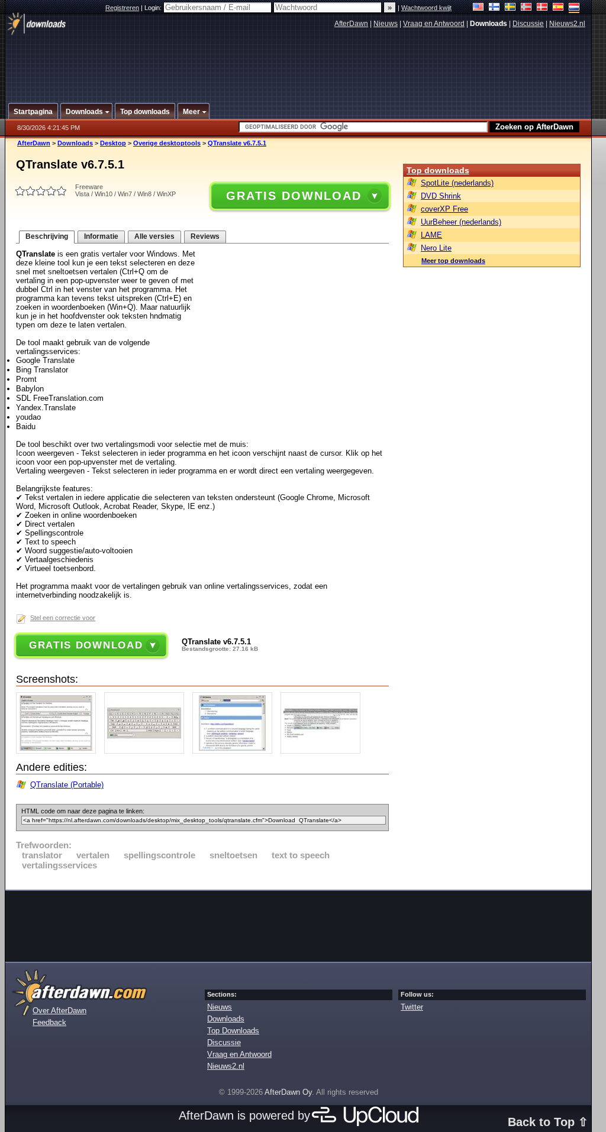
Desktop (113, 143)
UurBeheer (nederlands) (461, 222)
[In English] (478, 8)
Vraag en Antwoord (434, 24)
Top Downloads (233, 1030)
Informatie (101, 236)
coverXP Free (444, 209)
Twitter (412, 1007)
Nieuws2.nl (567, 24)
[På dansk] (542, 8)
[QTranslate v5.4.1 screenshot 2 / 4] (147, 751)
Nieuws (385, 24)
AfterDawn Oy (288, 1092)
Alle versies (154, 236)
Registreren (122, 7)
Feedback (49, 1022)
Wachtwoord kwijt (426, 7)
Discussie (528, 24)
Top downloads (438, 170)
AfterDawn (351, 24)
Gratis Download (293, 195)
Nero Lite (436, 248)
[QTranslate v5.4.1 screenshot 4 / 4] (323, 751)
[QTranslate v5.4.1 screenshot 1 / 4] (59, 751)
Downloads (75, 143)
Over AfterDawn (59, 1010)
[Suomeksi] (494, 8)
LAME (431, 235)
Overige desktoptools (167, 143)
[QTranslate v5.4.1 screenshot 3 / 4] (235, 751)
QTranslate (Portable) (67, 784)
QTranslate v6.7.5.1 (237, 143)
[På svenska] (510, 8)
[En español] (558, 8)
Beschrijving (46, 236)
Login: (153, 7)
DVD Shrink (441, 196)
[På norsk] (526, 8)
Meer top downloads (453, 260)
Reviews (205, 236)
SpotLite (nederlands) (457, 183)
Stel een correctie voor (62, 617)
